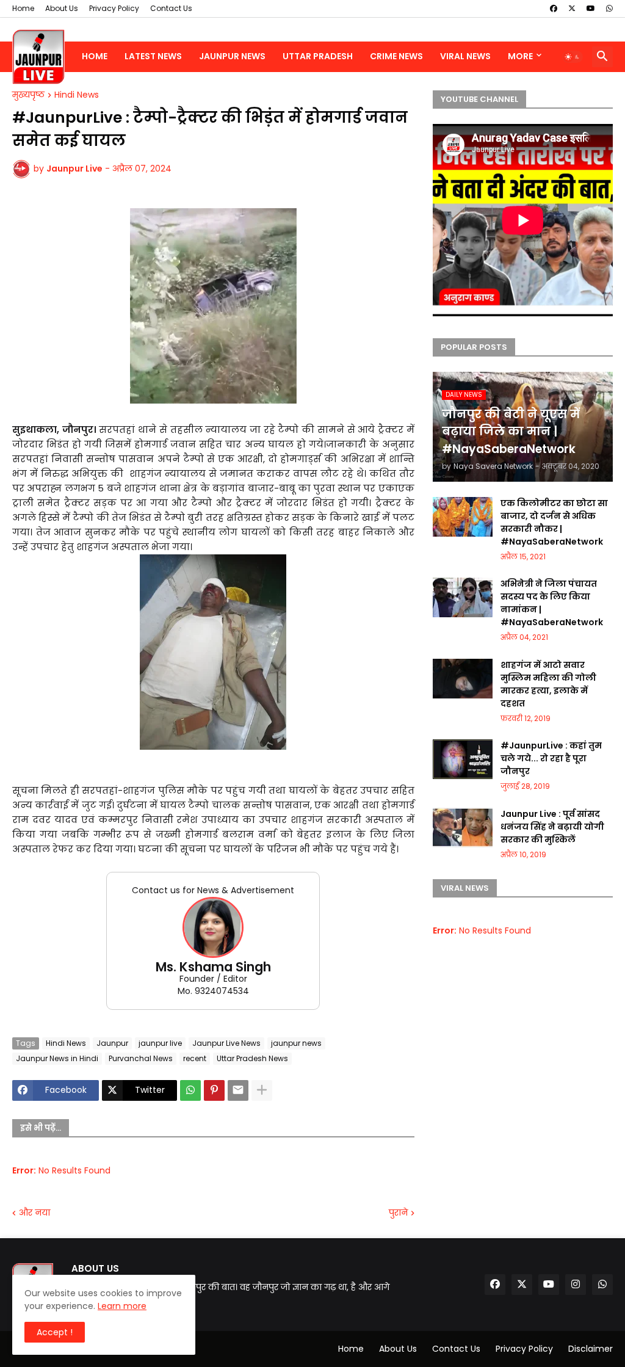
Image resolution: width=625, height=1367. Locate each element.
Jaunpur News (232, 56)
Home (23, 8)
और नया (34, 1213)
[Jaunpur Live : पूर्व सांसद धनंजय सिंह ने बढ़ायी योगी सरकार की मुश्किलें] (463, 827)
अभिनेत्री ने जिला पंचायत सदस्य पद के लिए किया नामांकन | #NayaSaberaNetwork (551, 603)
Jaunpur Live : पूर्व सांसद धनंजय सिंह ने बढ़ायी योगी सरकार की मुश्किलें (552, 827)
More (520, 56)
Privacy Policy (114, 8)
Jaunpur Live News (226, 1043)
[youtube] (591, 8)
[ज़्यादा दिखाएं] (261, 1090)
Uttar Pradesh (318, 56)
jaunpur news (296, 1043)
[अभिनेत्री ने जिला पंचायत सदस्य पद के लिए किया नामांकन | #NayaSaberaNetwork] (463, 597)
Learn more (122, 1306)
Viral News (465, 56)
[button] (572, 57)
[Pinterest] (214, 1090)
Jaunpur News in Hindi (57, 1058)
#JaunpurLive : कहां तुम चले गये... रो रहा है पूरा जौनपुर (551, 758)
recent (194, 1058)
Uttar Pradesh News (252, 1058)
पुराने (398, 1213)
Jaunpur (112, 1043)
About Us (61, 8)
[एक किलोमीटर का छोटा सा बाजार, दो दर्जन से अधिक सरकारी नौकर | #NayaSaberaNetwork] (463, 517)
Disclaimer (590, 1349)
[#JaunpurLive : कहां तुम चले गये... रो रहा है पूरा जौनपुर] (463, 759)
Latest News (153, 56)
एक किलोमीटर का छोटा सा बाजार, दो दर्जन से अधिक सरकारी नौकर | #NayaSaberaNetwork (554, 522)
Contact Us (171, 8)
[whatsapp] (609, 8)
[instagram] (575, 1284)
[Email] (238, 1090)
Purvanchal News (141, 1058)
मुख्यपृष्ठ (28, 95)
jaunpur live (160, 1043)
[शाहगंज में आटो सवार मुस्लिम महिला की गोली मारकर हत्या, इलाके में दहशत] (463, 678)
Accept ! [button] (55, 1332)
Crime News (396, 56)
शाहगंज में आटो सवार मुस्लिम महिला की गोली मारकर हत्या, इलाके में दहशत (548, 684)
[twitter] (572, 8)
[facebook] (553, 8)
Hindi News (76, 95)
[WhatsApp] (190, 1090)
